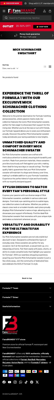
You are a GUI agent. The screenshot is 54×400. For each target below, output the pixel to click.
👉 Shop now (42, 27)
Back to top (27, 278)
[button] (50, 11)
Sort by (6, 65)
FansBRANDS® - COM (15, 394)
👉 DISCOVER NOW (11, 3)
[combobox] (27, 17)
